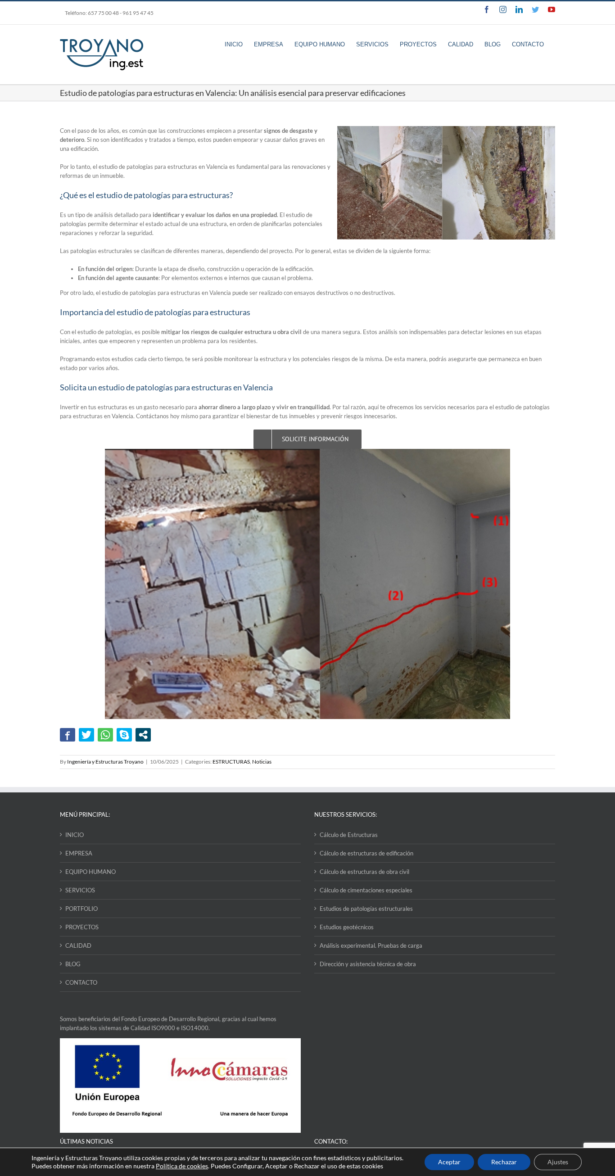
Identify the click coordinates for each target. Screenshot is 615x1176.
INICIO (74, 834)
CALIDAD (78, 945)
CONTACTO (81, 982)
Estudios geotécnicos (347, 927)
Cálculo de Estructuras (349, 834)
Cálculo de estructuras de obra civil (364, 871)
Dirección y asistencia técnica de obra (368, 964)
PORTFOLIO (81, 908)
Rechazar (504, 1162)
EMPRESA (78, 853)
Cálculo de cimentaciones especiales (366, 890)
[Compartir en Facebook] (67, 735)
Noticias (261, 761)
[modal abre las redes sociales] (143, 735)
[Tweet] (86, 735)
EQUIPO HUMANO (90, 871)
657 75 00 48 (103, 12)
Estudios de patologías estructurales (366, 908)
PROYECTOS (82, 927)
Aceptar (449, 1162)
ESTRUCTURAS (231, 761)
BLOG (73, 964)
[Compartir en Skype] (124, 735)
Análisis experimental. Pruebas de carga (371, 945)
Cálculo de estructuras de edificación (366, 853)
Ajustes (557, 1162)
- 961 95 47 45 (137, 12)
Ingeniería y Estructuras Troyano (105, 761)
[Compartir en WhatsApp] (105, 735)
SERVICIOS (80, 890)
